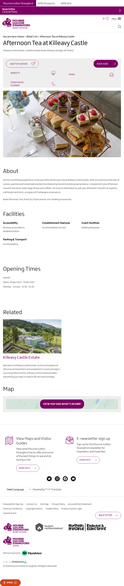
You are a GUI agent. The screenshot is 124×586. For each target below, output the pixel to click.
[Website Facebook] (65, 479)
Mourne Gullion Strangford (18, 3)
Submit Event (9, 513)
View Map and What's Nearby (62, 404)
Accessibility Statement (80, 504)
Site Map (44, 504)
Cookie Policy (52, 509)
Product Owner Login (71, 509)
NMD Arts (66, 3)
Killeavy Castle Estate (21, 358)
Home (21, 36)
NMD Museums (46, 3)
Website (15, 73)
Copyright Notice (34, 509)
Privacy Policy (58, 504)
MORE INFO (24, 468)
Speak (10, 582)
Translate (56, 489)
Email (72, 74)
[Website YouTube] (73, 479)
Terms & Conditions (13, 509)
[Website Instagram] (57, 479)
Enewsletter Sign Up (13, 504)
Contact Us (31, 504)
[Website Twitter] (49, 479)
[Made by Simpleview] (15, 562)
